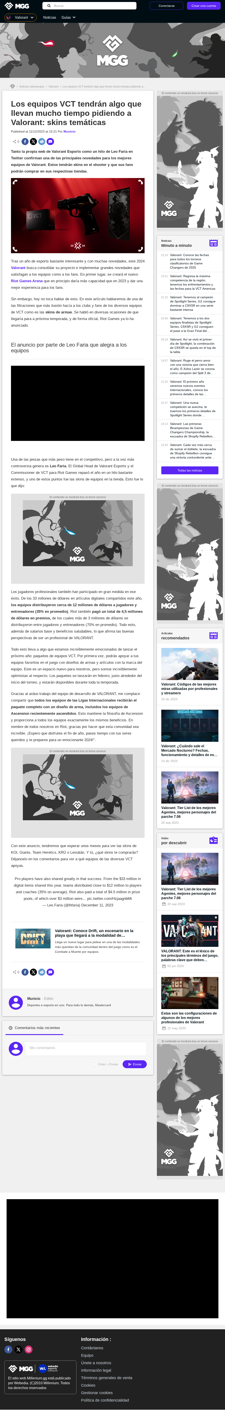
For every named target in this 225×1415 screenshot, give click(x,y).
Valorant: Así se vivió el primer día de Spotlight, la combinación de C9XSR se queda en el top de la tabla (193, 346)
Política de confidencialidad (105, 1400)
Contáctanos (92, 1348)
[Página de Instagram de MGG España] (29, 1349)
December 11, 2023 (97, 905)
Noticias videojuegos (31, 86)
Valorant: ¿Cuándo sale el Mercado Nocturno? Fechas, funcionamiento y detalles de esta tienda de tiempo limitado (189, 750)
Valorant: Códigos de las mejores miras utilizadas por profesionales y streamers (189, 688)
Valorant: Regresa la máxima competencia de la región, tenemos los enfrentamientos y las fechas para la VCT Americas (192, 282)
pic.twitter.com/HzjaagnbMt (109, 899)
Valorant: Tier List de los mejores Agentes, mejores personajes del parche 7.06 (188, 812)
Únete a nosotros (96, 1363)
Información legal (96, 1370)
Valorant (53, 86)
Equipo (87, 1355)
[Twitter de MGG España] (18, 1349)
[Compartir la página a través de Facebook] (25, 141)
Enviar (137, 1064)
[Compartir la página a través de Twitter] (33, 141)
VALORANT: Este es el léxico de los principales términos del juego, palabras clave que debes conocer (189, 955)
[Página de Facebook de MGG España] (8, 1349)
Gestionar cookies (97, 1393)
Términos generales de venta (106, 1378)
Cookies (88, 1385)
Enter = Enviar (108, 1064)
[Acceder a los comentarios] (50, 141)
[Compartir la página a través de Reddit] (41, 141)
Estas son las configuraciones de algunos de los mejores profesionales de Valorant (189, 1017)
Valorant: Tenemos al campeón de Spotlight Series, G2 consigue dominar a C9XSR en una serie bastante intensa (193, 303)
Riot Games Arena (27, 281)
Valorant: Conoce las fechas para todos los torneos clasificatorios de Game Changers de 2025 (189, 261)
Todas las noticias (190, 470)
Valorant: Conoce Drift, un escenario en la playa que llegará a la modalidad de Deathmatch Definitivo (94, 933)
